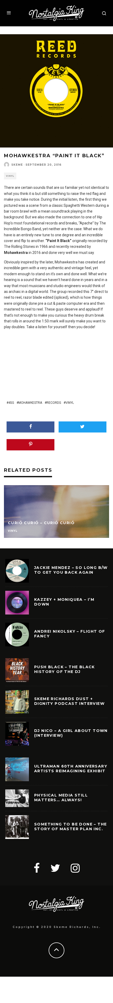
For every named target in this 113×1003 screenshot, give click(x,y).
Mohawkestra (30, 403)
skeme (17, 164)
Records (54, 403)
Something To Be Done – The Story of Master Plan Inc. (70, 826)
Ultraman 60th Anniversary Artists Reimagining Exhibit (70, 768)
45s (11, 403)
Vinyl (10, 176)
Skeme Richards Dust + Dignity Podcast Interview (69, 701)
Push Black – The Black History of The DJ (64, 669)
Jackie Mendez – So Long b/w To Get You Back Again (71, 570)
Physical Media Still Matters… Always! (61, 797)
